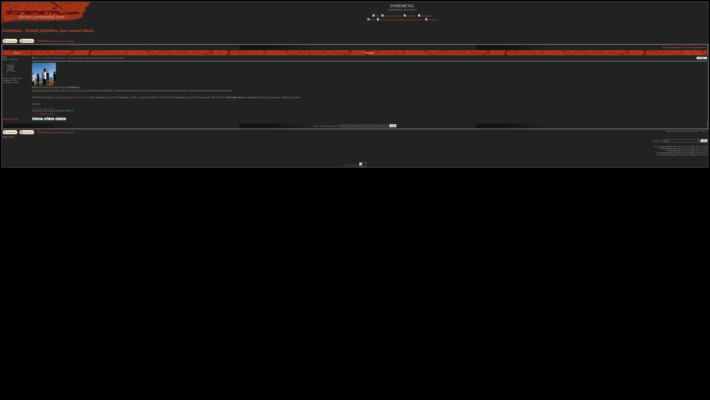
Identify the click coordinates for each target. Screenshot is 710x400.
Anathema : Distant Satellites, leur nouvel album (48, 30)
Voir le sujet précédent (673, 47)
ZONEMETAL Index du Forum (51, 41)
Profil (372, 20)
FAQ (377, 16)
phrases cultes (47, 114)
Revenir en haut (10, 119)
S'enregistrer (426, 16)
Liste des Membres (392, 16)
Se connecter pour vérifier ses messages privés (401, 20)
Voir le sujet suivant (696, 47)
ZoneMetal (411, 16)
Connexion (432, 20)
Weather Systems (80, 97)
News (71, 41)
